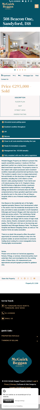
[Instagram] (31, 1)
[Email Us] (22, 1)
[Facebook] (28, 1)
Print (37, 76)
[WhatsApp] (27, 278)
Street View (20, 110)
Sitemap (13, 384)
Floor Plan (20, 102)
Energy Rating (20, 114)
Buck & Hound (26, 388)
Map (20, 106)
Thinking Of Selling (9, 340)
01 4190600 (15, 1)
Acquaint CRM (14, 388)
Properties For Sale (10, 336)
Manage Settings (19, 400)
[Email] (34, 278)
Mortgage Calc (28, 76)
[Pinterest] (24, 278)
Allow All (8, 401)
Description (20, 98)
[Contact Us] (25, 1)
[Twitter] (21, 278)
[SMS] (31, 278)
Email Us (9, 318)
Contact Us (4, 79)
